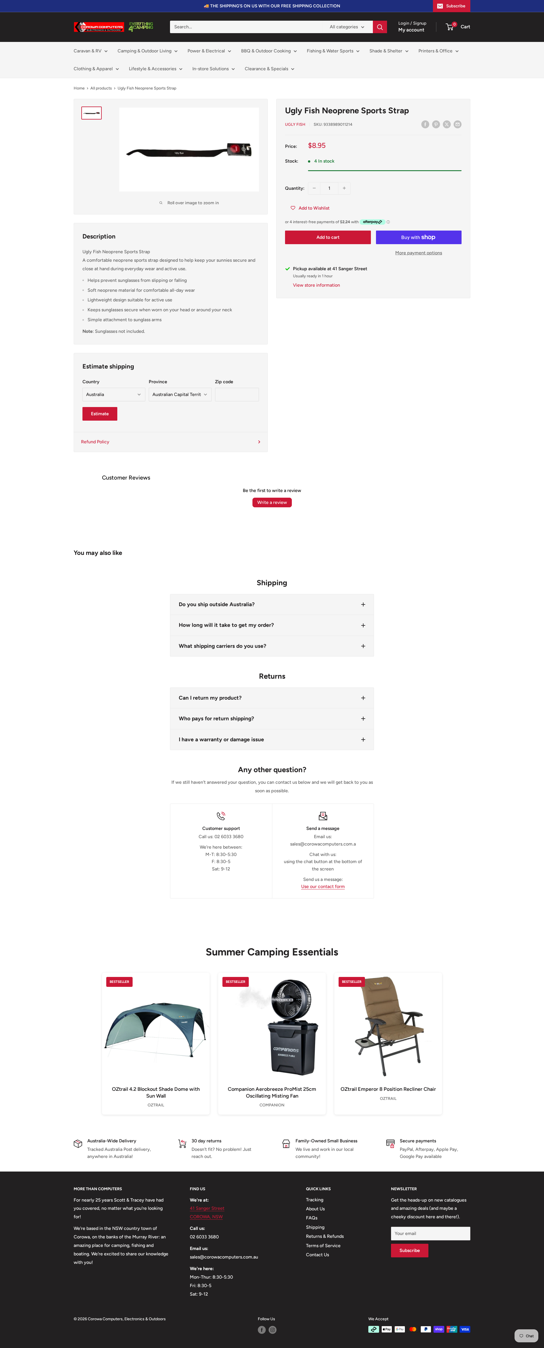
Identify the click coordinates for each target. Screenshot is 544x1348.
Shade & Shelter (385, 51)
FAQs (311, 1218)
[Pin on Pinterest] (436, 124)
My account (411, 30)
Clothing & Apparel (93, 68)
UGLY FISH (295, 124)
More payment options (418, 252)
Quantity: (295, 188)
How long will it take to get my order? (226, 625)
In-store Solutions (210, 68)
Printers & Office (435, 51)
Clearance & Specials (266, 68)
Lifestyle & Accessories (152, 68)
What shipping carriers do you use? (222, 646)
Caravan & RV (87, 51)
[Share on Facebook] (425, 124)
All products (101, 88)
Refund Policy (95, 441)
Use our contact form (323, 886)
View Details (156, 1036)
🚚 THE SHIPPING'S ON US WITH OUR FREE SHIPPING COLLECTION (272, 5)
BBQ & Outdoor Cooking (266, 51)
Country (90, 381)
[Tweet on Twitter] (447, 124)
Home (79, 88)
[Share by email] (458, 124)
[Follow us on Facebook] (262, 1330)
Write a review (272, 502)
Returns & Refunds (325, 1236)
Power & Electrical (206, 51)
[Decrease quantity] (314, 188)
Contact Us (317, 1254)
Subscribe (455, 5)
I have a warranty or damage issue (221, 739)
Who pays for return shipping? (216, 718)
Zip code (224, 381)
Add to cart (327, 237)
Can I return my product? (210, 698)
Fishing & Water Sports (330, 51)
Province (158, 381)
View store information (316, 285)
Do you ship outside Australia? (217, 604)
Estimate (100, 413)
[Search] (380, 27)
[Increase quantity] (344, 188)
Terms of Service (323, 1245)
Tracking (314, 1199)
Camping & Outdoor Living (144, 51)
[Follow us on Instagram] (273, 1330)
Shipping (315, 1227)
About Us (315, 1208)
